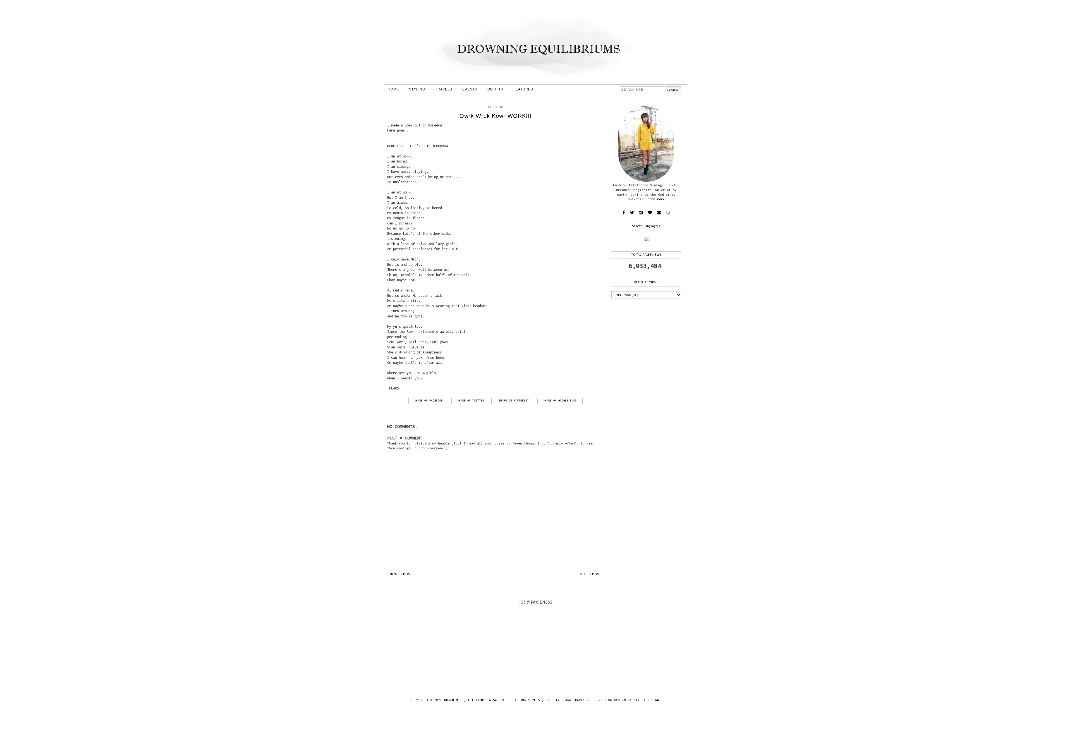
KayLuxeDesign (646, 700)
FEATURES (523, 89)
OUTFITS (495, 89)
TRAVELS (443, 89)
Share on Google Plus (560, 401)
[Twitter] (632, 213)
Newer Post (401, 574)
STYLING (417, 89)
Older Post (590, 574)
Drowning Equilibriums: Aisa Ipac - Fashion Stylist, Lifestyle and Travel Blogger (522, 700)
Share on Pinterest (514, 401)
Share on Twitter (471, 401)
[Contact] (659, 213)
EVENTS (469, 89)
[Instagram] (640, 213)
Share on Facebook (429, 401)
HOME (393, 89)
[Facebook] (624, 213)
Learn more (655, 199)
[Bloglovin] (649, 213)
